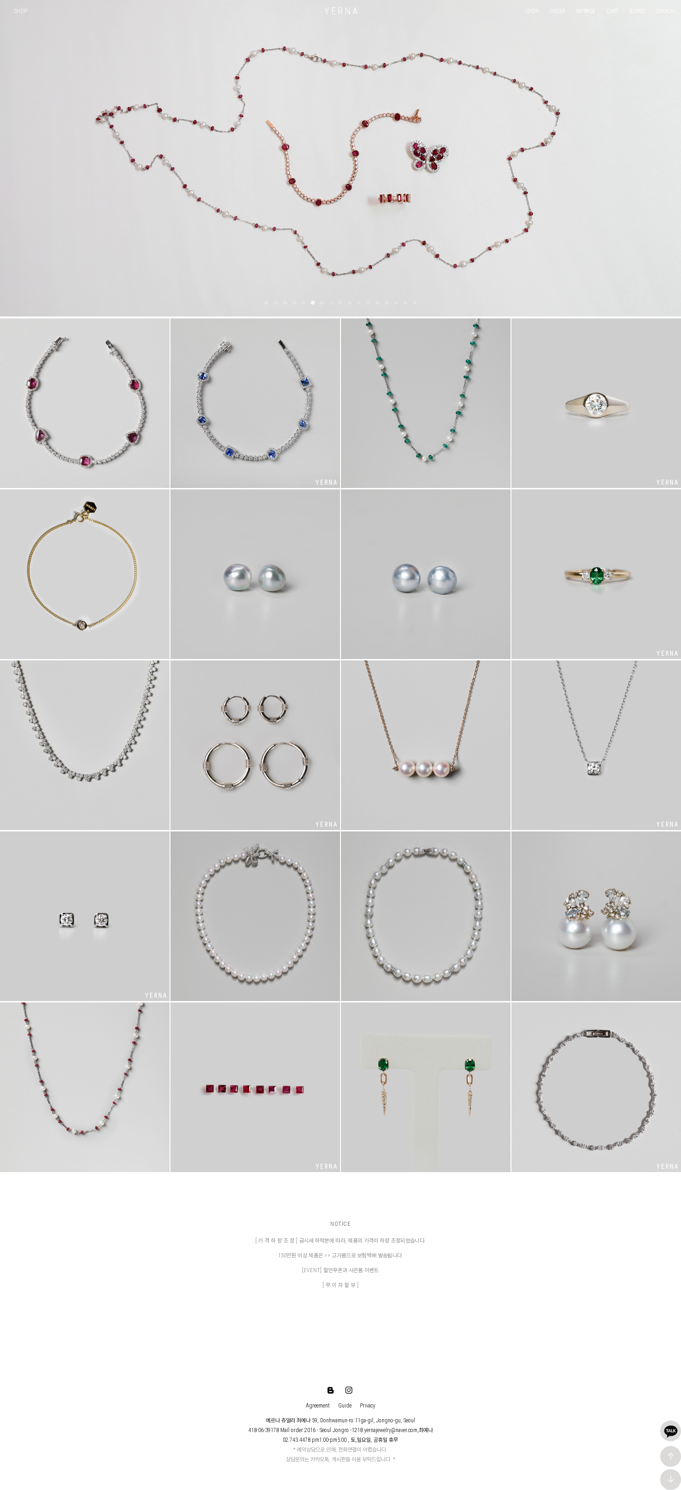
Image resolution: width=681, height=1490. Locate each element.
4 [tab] (294, 303)
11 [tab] (359, 303)
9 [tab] (340, 303)
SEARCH (665, 10)
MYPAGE (586, 10)
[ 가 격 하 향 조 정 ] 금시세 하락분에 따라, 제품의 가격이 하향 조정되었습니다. (340, 1240)
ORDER (557, 10)
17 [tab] (414, 303)
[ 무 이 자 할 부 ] (340, 1285)
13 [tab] (377, 303)
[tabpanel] (340, 158)
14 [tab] (386, 303)
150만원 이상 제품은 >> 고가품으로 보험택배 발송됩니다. (341, 1255)
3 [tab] (285, 303)
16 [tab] (405, 303)
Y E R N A (340, 11)
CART (612, 10)
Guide (345, 1405)
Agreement (318, 1405)
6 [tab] (312, 303)
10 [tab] (349, 303)
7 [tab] (322, 303)
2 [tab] (275, 303)
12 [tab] (368, 303)
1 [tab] (266, 303)
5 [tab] (303, 303)
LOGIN (532, 10)
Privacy (367, 1405)
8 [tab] (331, 303)
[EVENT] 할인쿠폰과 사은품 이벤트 (340, 1270)
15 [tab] (396, 303)
